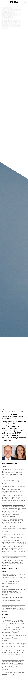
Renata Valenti (21, 411)
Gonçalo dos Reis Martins (9, 411)
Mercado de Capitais (18, 416)
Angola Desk (14, 414)
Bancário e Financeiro (7, 416)
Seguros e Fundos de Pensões (9, 418)
